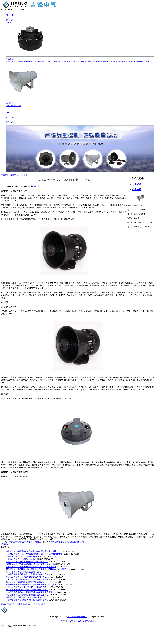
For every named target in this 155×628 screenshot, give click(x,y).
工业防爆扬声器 (113, 61)
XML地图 (90, 621)
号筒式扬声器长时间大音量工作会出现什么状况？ (27, 590)
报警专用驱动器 (26, 61)
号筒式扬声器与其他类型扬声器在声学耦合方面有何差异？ (31, 567)
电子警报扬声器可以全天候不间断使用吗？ (24, 556)
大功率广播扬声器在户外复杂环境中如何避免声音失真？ (30, 592)
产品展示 (10, 59)
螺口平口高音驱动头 (98, 61)
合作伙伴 (10, 117)
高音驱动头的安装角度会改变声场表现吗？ (24, 597)
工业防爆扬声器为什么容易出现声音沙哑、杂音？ (27, 579)
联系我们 (10, 122)
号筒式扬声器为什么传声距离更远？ (21, 559)
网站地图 (82, 621)
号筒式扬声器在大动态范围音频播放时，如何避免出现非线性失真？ (35, 554)
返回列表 (5, 544)
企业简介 (10, 23)
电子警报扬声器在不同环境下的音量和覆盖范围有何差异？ (31, 585)
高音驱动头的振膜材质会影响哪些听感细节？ (25, 582)
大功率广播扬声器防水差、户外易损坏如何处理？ (27, 574)
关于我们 (10, 20)
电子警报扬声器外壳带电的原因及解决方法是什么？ (28, 595)
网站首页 (10, 15)
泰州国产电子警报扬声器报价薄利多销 (67, 542)
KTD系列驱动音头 (141, 61)
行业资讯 (17, 106)
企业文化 (10, 113)
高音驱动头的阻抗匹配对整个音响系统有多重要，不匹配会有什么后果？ (37, 569)
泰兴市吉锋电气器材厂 (77, 617)
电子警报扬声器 (67, 61)
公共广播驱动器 (12, 61)
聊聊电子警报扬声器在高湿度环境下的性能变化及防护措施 (31, 564)
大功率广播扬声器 (81, 61)
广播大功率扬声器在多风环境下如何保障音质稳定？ (28, 600)
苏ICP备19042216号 (69, 621)
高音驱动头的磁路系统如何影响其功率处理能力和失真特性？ (32, 551)
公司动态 (10, 106)
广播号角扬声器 (53, 61)
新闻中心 (10, 103)
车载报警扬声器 (39, 61)
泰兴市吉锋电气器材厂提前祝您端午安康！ (24, 572)
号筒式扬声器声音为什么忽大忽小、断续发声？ (26, 587)
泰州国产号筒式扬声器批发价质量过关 (25, 542)
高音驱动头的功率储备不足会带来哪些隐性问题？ (27, 562)
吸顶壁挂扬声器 (127, 61)
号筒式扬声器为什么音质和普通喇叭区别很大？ (26, 577)
